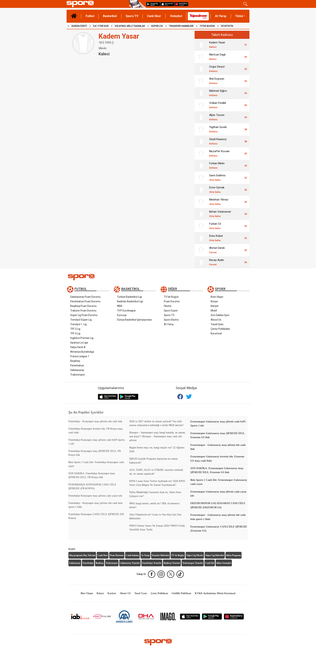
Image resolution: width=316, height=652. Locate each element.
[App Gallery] (234, 616)
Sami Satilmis (217, 177)
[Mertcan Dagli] (201, 56)
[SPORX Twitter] (171, 574)
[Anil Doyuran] (201, 81)
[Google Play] (212, 616)
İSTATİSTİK (227, 26)
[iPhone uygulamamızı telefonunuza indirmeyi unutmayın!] (167, 4)
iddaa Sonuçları (223, 563)
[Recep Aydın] (201, 262)
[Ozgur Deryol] (201, 69)
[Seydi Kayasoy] (201, 141)
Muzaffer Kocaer (219, 153)
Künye (214, 301)
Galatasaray (77, 370)
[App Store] (190, 616)
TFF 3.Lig (75, 333)
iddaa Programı (233, 555)
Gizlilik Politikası (181, 593)
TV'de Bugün (171, 296)
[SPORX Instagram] (161, 574)
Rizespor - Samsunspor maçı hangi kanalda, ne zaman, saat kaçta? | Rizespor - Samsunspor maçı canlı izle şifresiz (157, 436)
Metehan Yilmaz (218, 201)
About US (125, 593)
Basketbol (110, 16)
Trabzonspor (77, 374)
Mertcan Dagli (217, 56)
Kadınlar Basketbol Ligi (130, 301)
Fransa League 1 (79, 356)
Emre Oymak (216, 189)
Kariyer (215, 305)
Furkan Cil (215, 226)
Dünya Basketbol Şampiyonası (134, 319)
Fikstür (168, 305)
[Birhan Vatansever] (201, 214)
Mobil (214, 310)
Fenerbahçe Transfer (151, 563)
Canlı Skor (154, 16)
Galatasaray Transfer (130, 563)
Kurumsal (216, 333)
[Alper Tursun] (201, 117)
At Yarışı (220, 16)
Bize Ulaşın (217, 296)
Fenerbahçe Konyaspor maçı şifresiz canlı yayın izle (95, 495)
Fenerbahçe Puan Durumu (85, 301)
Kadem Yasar (217, 44)
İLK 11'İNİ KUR (100, 26)
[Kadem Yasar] (201, 44)
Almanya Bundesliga (82, 351)
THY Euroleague (126, 310)
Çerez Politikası (159, 593)
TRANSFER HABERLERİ (181, 26)
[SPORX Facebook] (152, 574)
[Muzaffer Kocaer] (201, 153)
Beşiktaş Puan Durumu (83, 305)
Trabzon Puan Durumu (83, 310)
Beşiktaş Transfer (172, 563)
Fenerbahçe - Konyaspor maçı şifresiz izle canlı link (95, 421)
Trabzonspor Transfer (192, 563)
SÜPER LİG (157, 26)
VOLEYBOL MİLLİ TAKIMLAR (130, 26)
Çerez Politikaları (220, 328)
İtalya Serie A (78, 347)
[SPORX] (158, 642)
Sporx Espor (171, 310)
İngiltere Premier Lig (81, 338)
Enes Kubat (216, 238)
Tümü (239, 16)
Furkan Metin (217, 165)
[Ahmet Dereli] (201, 250)
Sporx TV (132, 16)
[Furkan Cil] (201, 226)
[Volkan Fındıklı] (201, 105)
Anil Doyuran (216, 81)
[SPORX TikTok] (180, 574)
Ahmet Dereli (217, 250)
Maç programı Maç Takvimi (82, 555)
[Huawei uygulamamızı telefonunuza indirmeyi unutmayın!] (181, 4)
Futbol (90, 16)
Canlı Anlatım (132, 555)
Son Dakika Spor (220, 315)
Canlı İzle (209, 563)
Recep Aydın (216, 262)
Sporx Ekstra (171, 319)
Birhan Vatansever (220, 214)
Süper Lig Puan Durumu (83, 315)
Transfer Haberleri (160, 555)
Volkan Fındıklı (217, 105)
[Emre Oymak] (201, 189)
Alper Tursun (216, 117)
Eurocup (122, 315)
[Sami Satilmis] (201, 177)
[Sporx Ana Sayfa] (97, 4)
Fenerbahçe (77, 365)
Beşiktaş (75, 360)
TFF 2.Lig (75, 328)
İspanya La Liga (79, 342)
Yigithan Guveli (218, 129)
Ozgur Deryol (217, 69)
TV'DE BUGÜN (207, 26)
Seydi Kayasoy (218, 141)
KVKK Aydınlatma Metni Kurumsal (215, 593)
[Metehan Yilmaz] (201, 201)
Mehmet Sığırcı (218, 93)
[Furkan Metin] (201, 165)
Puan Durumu (172, 301)
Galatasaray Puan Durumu (85, 296)
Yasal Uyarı (217, 324)
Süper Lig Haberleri (214, 555)
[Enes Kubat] (201, 238)
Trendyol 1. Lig (78, 324)
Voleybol (176, 16)
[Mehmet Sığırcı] (201, 93)
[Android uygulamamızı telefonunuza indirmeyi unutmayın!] (153, 4)
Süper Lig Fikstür (194, 555)
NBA (119, 305)
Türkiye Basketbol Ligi (129, 296)
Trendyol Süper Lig (81, 319)
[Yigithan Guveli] (201, 129)
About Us (216, 319)
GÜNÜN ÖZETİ (79, 26)
